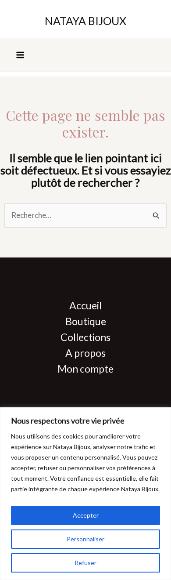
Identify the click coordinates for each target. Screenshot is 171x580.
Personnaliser (85, 539)
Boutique (85, 321)
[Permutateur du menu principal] (20, 55)
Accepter (86, 515)
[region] (85, 493)
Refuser (85, 562)
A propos (85, 353)
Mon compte (85, 368)
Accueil (85, 305)
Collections (85, 337)
